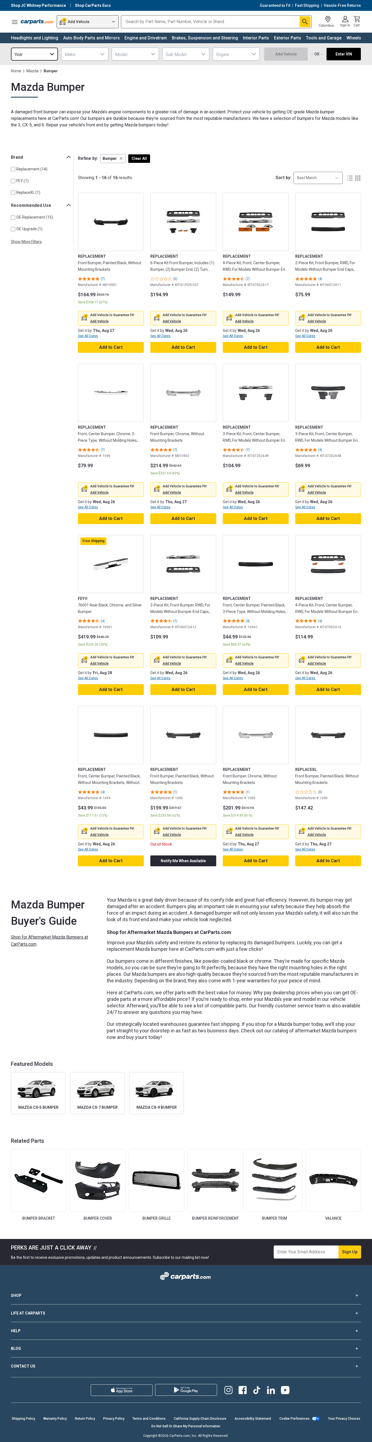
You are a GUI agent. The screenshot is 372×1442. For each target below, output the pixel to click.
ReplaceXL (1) (28, 192)
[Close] (363, 1433)
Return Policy (85, 1419)
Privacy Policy (113, 1419)
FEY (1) (22, 181)
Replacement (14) (31, 169)
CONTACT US (23, 1366)
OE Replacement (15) (34, 217)
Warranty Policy (55, 1419)
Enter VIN (344, 54)
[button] (113, 158)
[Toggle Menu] (15, 22)
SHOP (16, 1295)
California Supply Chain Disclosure (200, 1419)
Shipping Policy (23, 1419)
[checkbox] (13, 169)
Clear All (139, 158)
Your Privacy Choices (344, 1419)
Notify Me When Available (183, 861)
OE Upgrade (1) (29, 229)
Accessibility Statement (252, 1419)
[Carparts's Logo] (37, 21)
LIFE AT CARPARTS (28, 1313)
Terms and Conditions (149, 1419)
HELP (16, 1331)
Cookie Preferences (294, 1419)
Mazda (32, 71)
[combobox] (34, 54)
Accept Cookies (272, 1433)
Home (16, 71)
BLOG (16, 1348)
